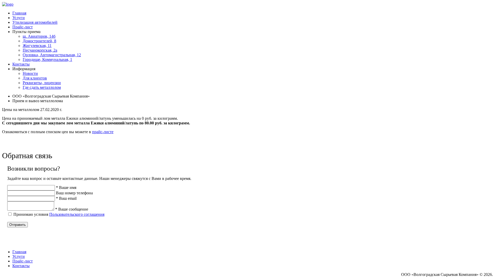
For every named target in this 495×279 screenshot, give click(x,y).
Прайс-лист (22, 27)
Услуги (18, 17)
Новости (30, 73)
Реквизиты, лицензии (42, 83)
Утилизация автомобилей (34, 22)
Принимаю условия (58, 214)
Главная (19, 13)
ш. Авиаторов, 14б (39, 36)
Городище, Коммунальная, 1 (47, 59)
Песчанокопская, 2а (40, 50)
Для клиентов (35, 78)
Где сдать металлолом (42, 87)
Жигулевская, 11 (37, 45)
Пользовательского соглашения (76, 214)
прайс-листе (102, 132)
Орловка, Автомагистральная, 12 (52, 55)
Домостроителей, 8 (39, 41)
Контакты (21, 64)
